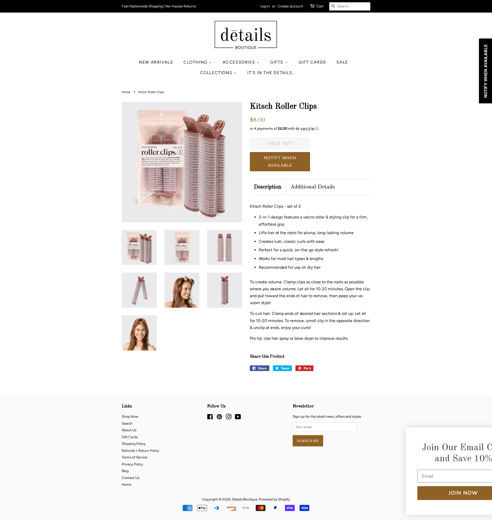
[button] (310, 128)
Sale (342, 62)
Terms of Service (134, 457)
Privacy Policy (132, 464)
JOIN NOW (429, 492)
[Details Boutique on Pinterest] (219, 418)
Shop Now (130, 416)
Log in (265, 6)
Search (127, 423)
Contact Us (130, 478)
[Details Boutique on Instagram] (228, 418)
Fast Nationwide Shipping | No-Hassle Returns (159, 6)
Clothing (196, 62)
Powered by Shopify (274, 499)
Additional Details (312, 187)
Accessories (240, 62)
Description (267, 187)
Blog (125, 471)
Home (126, 92)
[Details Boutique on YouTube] (238, 418)
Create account (290, 6)
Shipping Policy (134, 444)
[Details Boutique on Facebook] (210, 418)
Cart (319, 6)
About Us (129, 430)
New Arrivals (156, 62)
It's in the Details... (271, 72)
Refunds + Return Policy (140, 450)
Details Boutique (244, 499)
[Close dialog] (480, 435)
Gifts (277, 62)
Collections (217, 72)
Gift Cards (312, 62)
